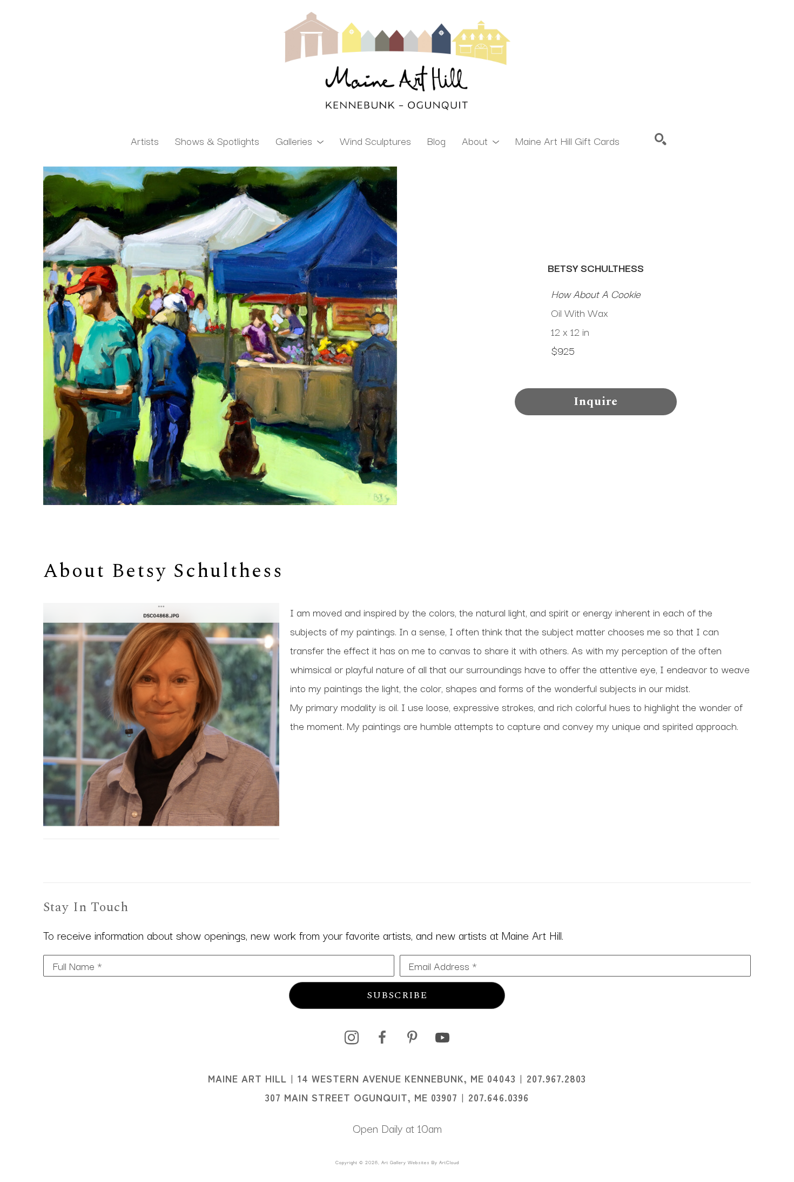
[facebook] (382, 1038)
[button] (299, 140)
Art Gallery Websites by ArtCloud (420, 1162)
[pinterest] (412, 1038)
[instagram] (352, 1038)
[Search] (661, 139)
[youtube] (442, 1038)
